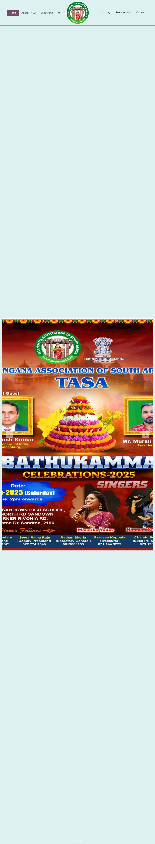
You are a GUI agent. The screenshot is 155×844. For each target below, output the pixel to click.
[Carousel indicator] (75, 840)
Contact (140, 12)
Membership (123, 12)
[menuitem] (13, 13)
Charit (106, 12)
